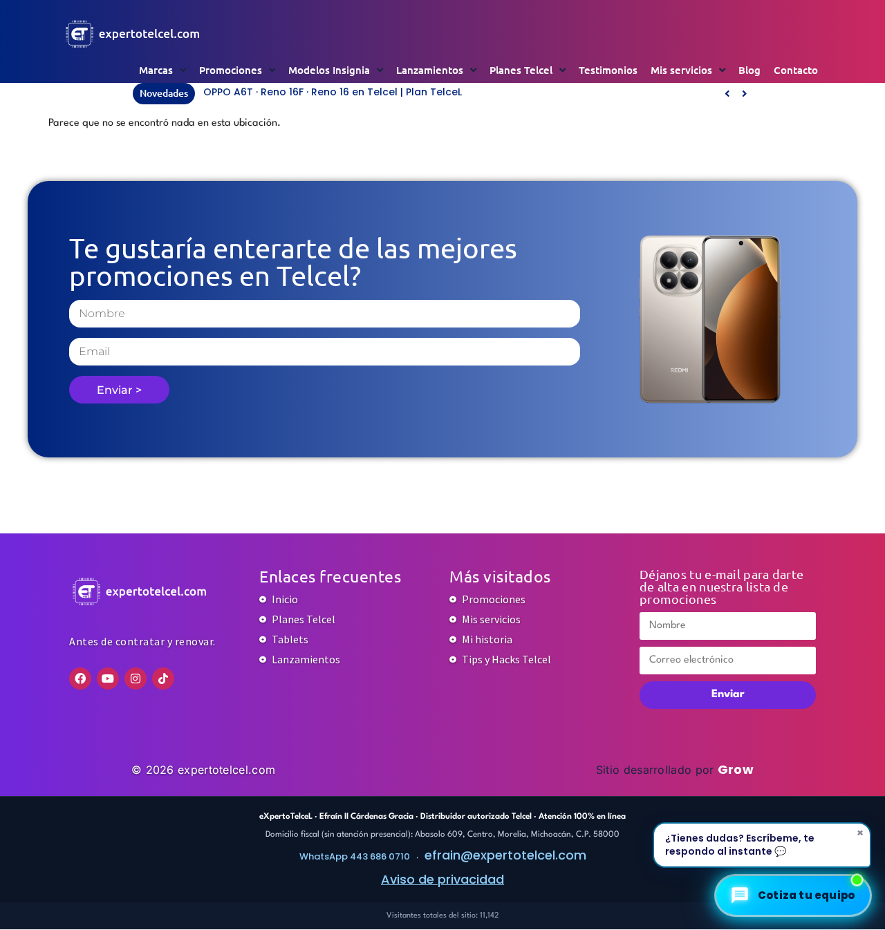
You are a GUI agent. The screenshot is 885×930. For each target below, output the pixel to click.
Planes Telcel (521, 70)
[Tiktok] (163, 678)
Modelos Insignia (329, 70)
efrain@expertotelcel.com (505, 855)
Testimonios (608, 70)
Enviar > (119, 390)
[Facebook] (80, 678)
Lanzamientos (429, 70)
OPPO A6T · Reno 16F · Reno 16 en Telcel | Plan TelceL (332, 92)
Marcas (156, 70)
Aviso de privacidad (442, 879)
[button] (744, 93)
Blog (749, 70)
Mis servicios (681, 70)
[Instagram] (135, 678)
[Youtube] (108, 678)
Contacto (796, 70)
